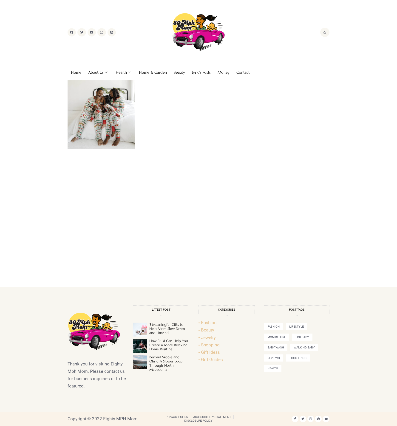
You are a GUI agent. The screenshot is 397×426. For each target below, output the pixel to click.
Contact (243, 72)
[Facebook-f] (295, 419)
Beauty (179, 72)
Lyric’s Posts (201, 72)
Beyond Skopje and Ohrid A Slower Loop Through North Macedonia (165, 363)
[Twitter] (81, 32)
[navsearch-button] (324, 32)
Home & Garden (153, 72)
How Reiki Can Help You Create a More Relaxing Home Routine (168, 345)
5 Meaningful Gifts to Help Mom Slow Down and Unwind (167, 328)
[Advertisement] (198, 219)
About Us (96, 72)
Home (76, 72)
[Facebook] (72, 32)
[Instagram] (101, 32)
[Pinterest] (112, 32)
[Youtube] (92, 32)
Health (121, 72)
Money (224, 72)
